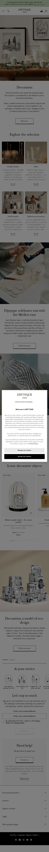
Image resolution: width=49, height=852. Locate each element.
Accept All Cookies (24, 456)
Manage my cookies (24, 450)
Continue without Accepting (23, 402)
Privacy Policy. (33, 444)
